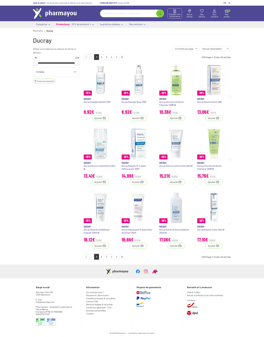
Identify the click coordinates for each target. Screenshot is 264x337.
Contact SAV (92, 301)
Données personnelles (96, 310)
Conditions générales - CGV (99, 307)
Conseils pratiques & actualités (100, 298)
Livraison (191, 300)
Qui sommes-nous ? (95, 292)
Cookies (90, 313)
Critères (40, 71)
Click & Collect (193, 292)
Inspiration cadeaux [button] (110, 24)
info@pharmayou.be (45, 302)
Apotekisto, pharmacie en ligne (141, 333)
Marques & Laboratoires (97, 295)
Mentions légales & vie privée (99, 304)
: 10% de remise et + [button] (73, 24)
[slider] (35, 63)
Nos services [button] (136, 24)
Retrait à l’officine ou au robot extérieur (205, 295)
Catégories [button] (42, 24)
